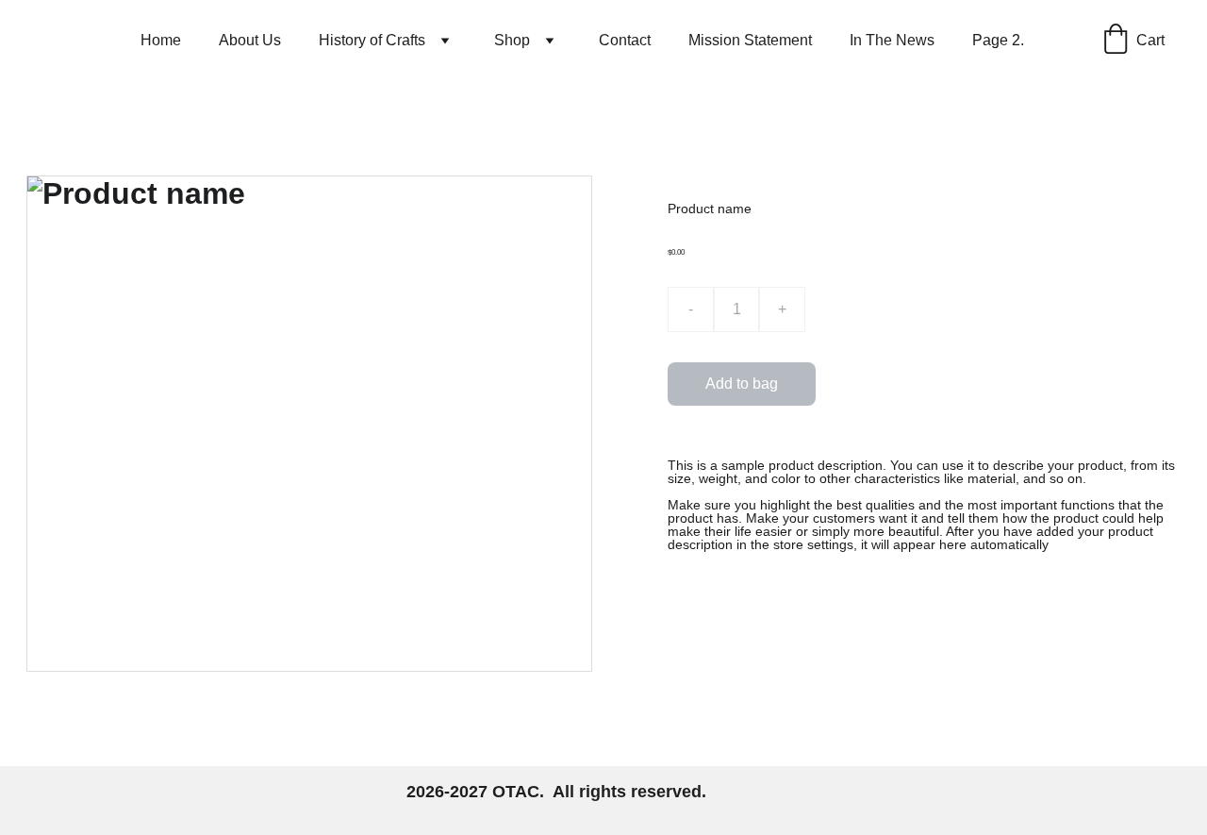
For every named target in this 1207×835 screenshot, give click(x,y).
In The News (892, 40)
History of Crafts (372, 40)
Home (161, 40)
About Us (250, 40)
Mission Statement (750, 40)
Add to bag (741, 384)
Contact (625, 40)
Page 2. (998, 40)
